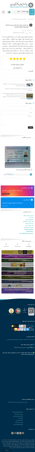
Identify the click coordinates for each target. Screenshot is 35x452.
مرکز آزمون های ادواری (18, 416)
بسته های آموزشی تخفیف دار (13, 339)
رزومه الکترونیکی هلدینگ (17, 412)
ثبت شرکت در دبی (29, 225)
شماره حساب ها (30, 339)
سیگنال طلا (20, 418)
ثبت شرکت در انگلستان (28, 221)
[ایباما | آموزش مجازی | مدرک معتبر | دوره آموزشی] (17, 5)
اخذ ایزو (31, 217)
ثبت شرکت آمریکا (29, 223)
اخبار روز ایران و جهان (28, 215)
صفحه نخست (30, 19)
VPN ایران (29, 347)
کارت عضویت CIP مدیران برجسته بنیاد (24, 170)
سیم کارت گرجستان (28, 227)
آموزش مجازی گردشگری (18, 33)
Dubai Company (29, 229)
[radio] (24, 59)
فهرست (32, 14)
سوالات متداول (23, 339)
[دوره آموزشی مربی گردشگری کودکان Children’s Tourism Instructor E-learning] (29, 85)
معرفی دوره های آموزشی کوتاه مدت (18, 19)
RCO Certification (18, 425)
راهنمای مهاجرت (29, 219)
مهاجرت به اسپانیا (19, 422)
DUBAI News (29, 231)
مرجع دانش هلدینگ (18, 414)
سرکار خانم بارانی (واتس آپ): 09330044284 (17, 402)
